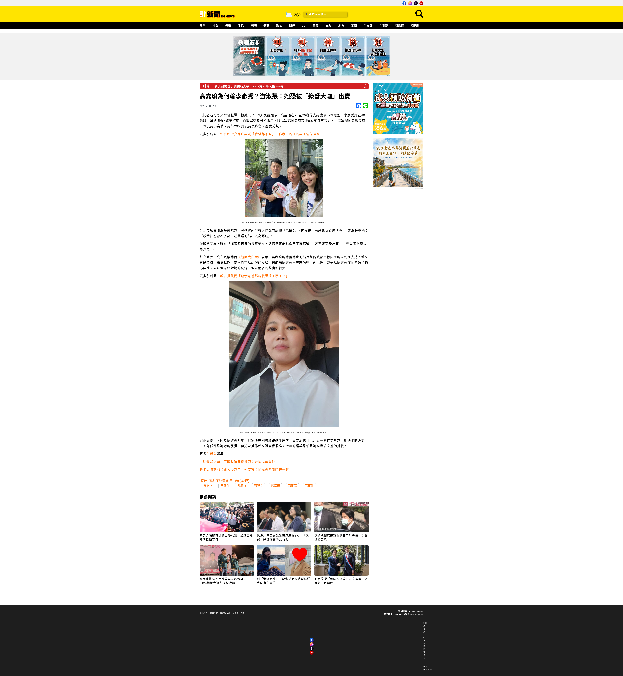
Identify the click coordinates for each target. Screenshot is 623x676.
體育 (266, 25)
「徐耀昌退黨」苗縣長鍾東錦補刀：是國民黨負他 (237, 462)
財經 (292, 25)
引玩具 (415, 25)
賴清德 (275, 485)
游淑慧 (241, 485)
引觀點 (383, 25)
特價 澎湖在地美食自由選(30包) (225, 481)
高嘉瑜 (309, 485)
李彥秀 (224, 485)
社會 (215, 25)
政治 (279, 25)
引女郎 (368, 25)
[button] (366, 84)
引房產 (399, 25)
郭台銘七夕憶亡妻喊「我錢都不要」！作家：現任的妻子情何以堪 (270, 134)
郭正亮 (292, 485)
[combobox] (325, 14)
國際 (254, 25)
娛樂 (228, 25)
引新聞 (211, 454)
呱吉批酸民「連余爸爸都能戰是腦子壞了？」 (254, 276)
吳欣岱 (208, 485)
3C (304, 25)
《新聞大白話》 (249, 257)
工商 (354, 25)
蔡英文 (258, 485)
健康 (315, 25)
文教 (328, 25)
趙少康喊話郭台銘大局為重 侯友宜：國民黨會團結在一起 (244, 469)
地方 (341, 25)
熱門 (202, 25)
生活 (241, 25)
